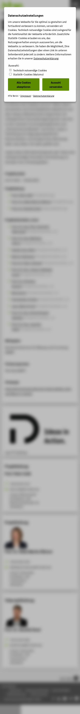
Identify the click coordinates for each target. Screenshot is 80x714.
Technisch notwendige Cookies (30, 70)
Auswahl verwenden (55, 84)
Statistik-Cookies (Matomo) (28, 74)
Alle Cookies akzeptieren (24, 84)
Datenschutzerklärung (46, 58)
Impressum (25, 95)
